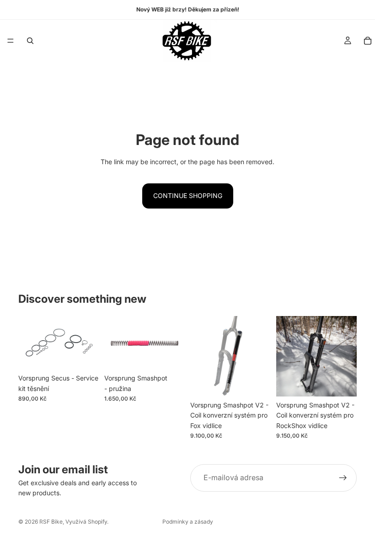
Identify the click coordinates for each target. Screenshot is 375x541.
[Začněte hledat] (30, 41)
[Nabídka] (10, 40)
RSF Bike (51, 521)
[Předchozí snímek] (114, 343)
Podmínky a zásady (187, 521)
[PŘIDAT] (84, 356)
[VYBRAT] (170, 356)
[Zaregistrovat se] (343, 477)
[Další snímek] (175, 343)
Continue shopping (187, 195)
